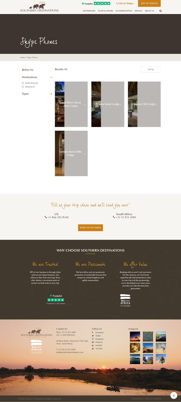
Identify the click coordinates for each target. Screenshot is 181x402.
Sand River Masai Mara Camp (70, 104)
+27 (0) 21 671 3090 (66, 350)
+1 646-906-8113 (67, 335)
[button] (173, 395)
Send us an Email (90, 227)
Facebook (100, 332)
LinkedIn (98, 345)
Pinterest (99, 342)
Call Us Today (125, 3)
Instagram (99, 339)
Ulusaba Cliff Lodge (143, 104)
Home (22, 57)
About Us (149, 11)
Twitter (98, 336)
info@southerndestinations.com (70, 352)
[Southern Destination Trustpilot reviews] (87, 3)
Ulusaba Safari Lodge (107, 104)
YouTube (98, 349)
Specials (138, 11)
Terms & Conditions (153, 398)
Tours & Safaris (105, 11)
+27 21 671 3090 (68, 332)
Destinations (89, 11)
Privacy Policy (137, 398)
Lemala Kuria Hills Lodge (70, 153)
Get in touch (149, 3)
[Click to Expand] (51, 77)
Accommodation (123, 11)
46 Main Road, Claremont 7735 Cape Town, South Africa (72, 342)
